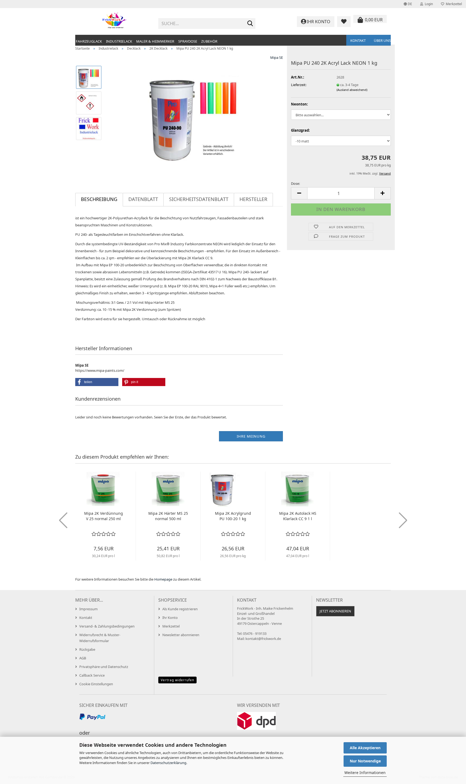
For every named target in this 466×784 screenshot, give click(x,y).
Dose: (295, 183)
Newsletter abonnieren (180, 634)
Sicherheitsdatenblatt (198, 199)
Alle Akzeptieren (365, 747)
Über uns (382, 40)
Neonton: (299, 104)
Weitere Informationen (365, 772)
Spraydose (187, 41)
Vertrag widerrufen (177, 680)
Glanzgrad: (300, 130)
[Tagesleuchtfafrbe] (195, 115)
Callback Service (92, 675)
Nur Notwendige (365, 760)
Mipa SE (276, 57)
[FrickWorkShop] (114, 21)
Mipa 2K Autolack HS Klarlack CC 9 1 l (297, 516)
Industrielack (119, 41)
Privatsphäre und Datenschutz (103, 666)
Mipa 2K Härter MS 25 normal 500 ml (168, 516)
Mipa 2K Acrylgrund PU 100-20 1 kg (233, 516)
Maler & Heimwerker (155, 41)
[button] (408, 4)
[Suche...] (250, 23)
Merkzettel (453, 4)
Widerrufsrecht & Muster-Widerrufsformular (99, 637)
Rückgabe (87, 649)
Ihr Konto (170, 617)
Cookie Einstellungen (96, 683)
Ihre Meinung (251, 436)
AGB (82, 658)
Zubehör (209, 41)
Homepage (163, 579)
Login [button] (428, 4)
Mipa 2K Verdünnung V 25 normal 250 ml (103, 516)
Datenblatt (143, 199)
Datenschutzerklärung (168, 762)
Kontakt (358, 40)
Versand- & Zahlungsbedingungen (107, 626)
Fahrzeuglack (89, 41)
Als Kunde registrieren (180, 608)
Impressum (88, 608)
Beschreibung (99, 199)
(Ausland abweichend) (352, 90)
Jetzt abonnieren (335, 611)
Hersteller (253, 199)
